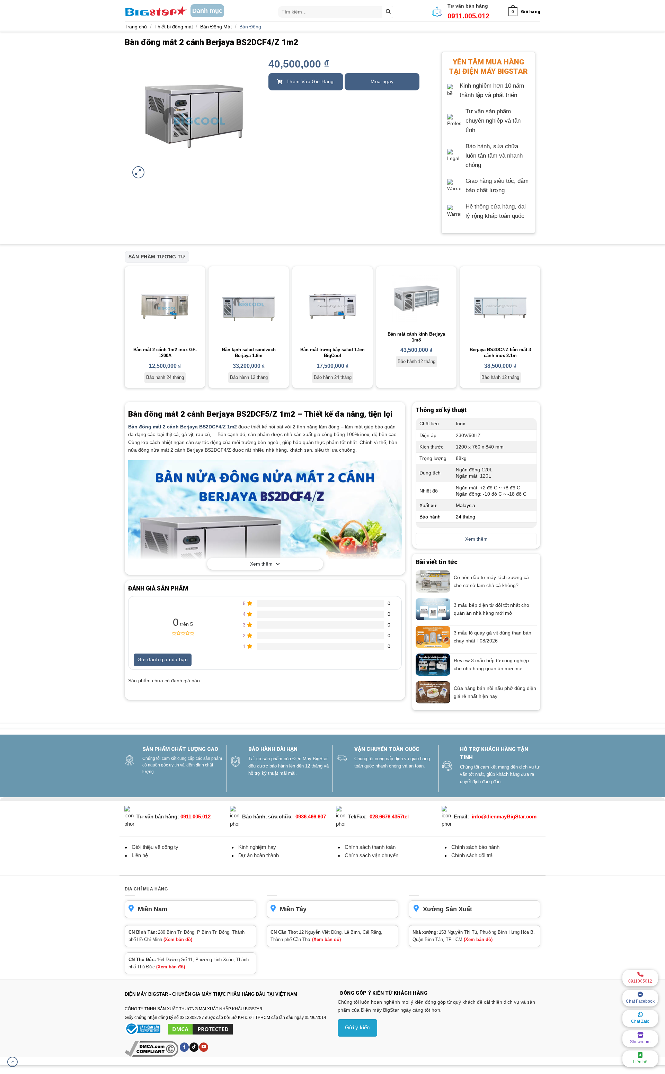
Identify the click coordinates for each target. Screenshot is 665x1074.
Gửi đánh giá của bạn (163, 659)
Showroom (640, 1041)
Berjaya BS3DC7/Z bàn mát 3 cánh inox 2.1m (500, 352)
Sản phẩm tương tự (156, 256)
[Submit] (388, 12)
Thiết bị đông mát (173, 26)
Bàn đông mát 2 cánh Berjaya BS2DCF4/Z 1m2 (182, 426)
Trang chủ (136, 26)
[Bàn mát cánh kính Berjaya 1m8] (416, 298)
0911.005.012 (468, 16)
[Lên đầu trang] (12, 1062)
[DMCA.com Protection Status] (200, 1028)
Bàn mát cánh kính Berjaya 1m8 (416, 337)
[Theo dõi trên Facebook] (184, 1046)
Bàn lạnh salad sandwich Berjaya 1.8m (249, 352)
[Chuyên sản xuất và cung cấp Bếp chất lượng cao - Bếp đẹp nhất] (156, 10)
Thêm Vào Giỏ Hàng (309, 81)
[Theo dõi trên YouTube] (203, 1046)
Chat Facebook (640, 1001)
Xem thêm (261, 564)
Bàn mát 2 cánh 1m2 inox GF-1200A (165, 352)
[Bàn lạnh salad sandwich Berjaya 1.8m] (248, 306)
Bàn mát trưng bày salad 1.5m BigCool (332, 352)
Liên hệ (640, 1061)
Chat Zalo (640, 1021)
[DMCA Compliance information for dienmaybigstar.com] (152, 1048)
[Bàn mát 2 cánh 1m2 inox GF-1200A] (164, 306)
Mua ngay (382, 81)
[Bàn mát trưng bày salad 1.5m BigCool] (332, 306)
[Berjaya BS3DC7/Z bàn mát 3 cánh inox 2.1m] (500, 306)
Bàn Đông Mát (216, 26)
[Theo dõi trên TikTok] (193, 1046)
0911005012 (640, 981)
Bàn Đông (250, 26)
